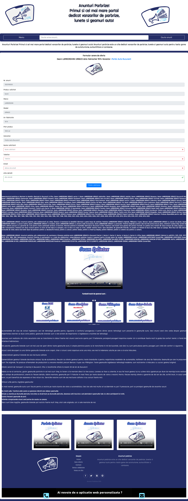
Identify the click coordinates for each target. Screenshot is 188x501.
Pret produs (8, 127)
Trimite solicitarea (94, 185)
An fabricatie (8, 117)
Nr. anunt (7, 80)
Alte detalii (7, 173)
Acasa (78, 459)
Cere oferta (78, 462)
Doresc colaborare (78, 468)
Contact (78, 465)
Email (5, 164)
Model (5, 108)
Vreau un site (78, 470)
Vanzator (7, 136)
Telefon (6, 154)
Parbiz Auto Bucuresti (121, 59)
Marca (5, 99)
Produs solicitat (9, 89)
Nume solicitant (9, 145)
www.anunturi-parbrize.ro (10, 197)
